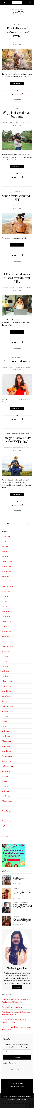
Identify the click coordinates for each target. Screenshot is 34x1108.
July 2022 (5, 776)
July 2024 (5, 656)
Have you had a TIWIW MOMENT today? (17, 440)
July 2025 (5, 596)
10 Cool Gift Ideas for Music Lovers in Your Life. (17, 278)
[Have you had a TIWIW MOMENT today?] (17, 465)
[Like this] (21, 94)
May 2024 (5, 666)
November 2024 (7, 636)
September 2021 (7, 826)
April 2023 (5, 731)
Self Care (17, 192)
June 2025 (5, 601)
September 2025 (7, 586)
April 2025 (5, 611)
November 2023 (7, 696)
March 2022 (6, 796)
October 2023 (6, 701)
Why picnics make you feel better (17, 115)
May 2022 (5, 786)
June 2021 (5, 841)
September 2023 (7, 706)
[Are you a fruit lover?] (17, 384)
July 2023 (5, 716)
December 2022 (7, 751)
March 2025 (6, 616)
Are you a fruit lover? (17, 361)
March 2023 (6, 736)
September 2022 (7, 766)
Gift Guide (17, 24)
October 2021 (6, 821)
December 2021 (7, 811)
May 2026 (5, 546)
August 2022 (6, 771)
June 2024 (5, 661)
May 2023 (5, 726)
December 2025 (7, 571)
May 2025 (5, 606)
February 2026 (7, 561)
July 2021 (5, 836)
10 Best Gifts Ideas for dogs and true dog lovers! (17, 32)
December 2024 (7, 631)
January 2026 (6, 566)
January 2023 (6, 746)
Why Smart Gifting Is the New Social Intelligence (22, 920)
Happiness (8, 434)
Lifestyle (17, 109)
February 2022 (7, 801)
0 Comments (18, 42)
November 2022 (7, 756)
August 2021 (6, 831)
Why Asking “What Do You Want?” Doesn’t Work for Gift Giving (22, 906)
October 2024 (6, 641)
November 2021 (7, 816)
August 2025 (6, 591)
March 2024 (6, 676)
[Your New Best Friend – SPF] (17, 223)
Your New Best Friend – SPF (17, 198)
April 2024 (5, 671)
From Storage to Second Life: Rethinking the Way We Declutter (22, 892)
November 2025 (7, 576)
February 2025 (7, 621)
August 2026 (6, 536)
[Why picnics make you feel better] (17, 140)
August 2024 (6, 651)
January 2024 (6, 686)
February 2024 (7, 681)
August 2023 (6, 711)
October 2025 (6, 581)
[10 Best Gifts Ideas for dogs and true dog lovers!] (17, 59)
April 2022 (5, 791)
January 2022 (6, 806)
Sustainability (24, 902)
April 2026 (5, 551)
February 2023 (7, 741)
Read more (17, 987)
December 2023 (7, 691)
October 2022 (6, 761)
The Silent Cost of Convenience (19, 879)
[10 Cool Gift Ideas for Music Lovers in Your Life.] (17, 305)
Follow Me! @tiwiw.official (17, 1086)
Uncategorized (24, 434)
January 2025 (6, 626)
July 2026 (5, 541)
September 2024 (7, 646)
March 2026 (6, 556)
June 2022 (5, 781)
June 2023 (5, 721)
